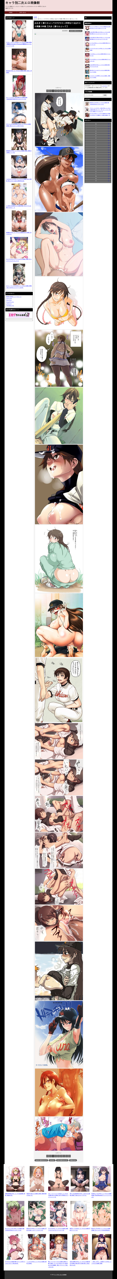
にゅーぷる (9, 298)
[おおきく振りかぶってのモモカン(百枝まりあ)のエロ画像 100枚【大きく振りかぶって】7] (59, 523)
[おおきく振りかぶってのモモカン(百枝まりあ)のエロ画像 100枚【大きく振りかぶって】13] (59, 831)
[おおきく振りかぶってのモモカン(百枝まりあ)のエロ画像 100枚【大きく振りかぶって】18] (59, 1067)
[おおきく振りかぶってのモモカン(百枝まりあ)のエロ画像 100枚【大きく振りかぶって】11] (59, 758)
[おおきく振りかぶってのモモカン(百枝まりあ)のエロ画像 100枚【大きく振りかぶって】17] (59, 1000)
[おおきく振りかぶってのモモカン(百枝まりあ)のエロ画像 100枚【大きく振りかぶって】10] (59, 722)
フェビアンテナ (10, 302)
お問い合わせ (22, 12)
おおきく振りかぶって (75, 30)
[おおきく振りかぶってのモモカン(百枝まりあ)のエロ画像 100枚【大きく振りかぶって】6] (59, 443)
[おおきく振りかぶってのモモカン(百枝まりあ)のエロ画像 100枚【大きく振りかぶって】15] (59, 904)
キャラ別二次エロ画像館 (22, 2)
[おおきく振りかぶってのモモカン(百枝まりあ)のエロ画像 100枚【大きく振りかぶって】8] (59, 592)
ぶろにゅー (9, 303)
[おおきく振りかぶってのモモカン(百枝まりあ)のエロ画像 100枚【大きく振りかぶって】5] (59, 386)
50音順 (10, 12)
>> (69, 90)
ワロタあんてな (10, 305)
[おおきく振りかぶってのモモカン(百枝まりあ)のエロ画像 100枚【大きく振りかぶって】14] (59, 867)
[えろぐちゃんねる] (19, 315)
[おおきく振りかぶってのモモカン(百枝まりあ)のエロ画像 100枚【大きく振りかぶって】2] (59, 211)
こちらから (104, 85)
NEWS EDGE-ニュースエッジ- (13, 296)
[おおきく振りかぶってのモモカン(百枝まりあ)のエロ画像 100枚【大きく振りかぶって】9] (59, 656)
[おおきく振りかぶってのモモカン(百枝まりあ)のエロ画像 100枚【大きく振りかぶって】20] (59, 1150)
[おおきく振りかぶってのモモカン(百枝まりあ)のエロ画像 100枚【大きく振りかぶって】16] (59, 940)
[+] (108, 123)
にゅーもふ (9, 300)
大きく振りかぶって (62, 1160)
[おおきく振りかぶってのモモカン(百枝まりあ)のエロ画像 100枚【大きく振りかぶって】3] (59, 275)
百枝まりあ (73, 1160)
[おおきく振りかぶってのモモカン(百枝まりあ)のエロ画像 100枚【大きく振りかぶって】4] (59, 328)
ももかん (52, 1160)
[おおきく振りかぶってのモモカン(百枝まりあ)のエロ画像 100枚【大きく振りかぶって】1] (59, 145)
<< (47, 90)
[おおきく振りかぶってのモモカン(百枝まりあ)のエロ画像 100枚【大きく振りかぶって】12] (59, 795)
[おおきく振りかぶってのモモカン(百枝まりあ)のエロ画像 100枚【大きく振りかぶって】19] (59, 1116)
